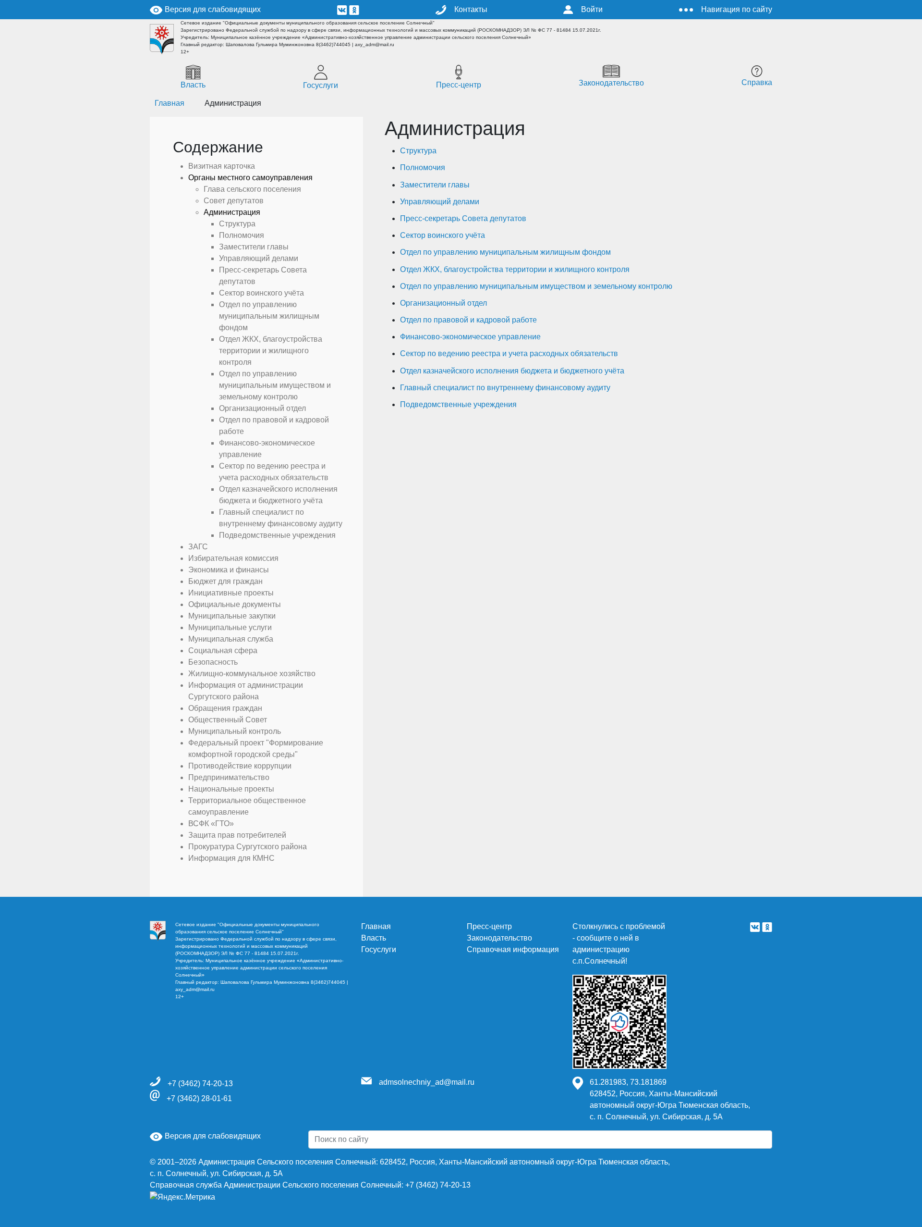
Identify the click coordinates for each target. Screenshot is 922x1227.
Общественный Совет (227, 720)
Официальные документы (234, 604)
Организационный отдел (443, 303)
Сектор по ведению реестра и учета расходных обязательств (509, 353)
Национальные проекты (231, 789)
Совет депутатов (234, 201)
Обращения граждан (225, 708)
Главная (376, 926)
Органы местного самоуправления (250, 178)
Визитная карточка (221, 166)
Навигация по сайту (736, 9)
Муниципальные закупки (232, 616)
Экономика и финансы (228, 570)
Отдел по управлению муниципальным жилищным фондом (505, 252)
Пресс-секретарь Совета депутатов (463, 218)
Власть (193, 85)
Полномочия (422, 167)
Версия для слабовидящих (212, 9)
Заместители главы (435, 185)
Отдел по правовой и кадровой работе (468, 320)
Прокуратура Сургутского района (247, 847)
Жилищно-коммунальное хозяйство (251, 673)
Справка (756, 82)
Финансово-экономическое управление (470, 337)
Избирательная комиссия (233, 558)
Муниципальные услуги (230, 627)
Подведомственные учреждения (458, 404)
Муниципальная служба (230, 639)
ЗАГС (198, 547)
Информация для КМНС (231, 858)
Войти (592, 9)
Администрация (232, 212)
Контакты (470, 9)
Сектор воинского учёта (442, 235)
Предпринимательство (228, 777)
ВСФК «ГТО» (211, 823)
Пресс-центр (458, 85)
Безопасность (213, 662)
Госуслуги (320, 85)
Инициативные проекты (231, 593)
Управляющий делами (439, 202)
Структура (418, 151)
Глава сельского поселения (252, 189)
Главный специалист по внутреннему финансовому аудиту (505, 388)
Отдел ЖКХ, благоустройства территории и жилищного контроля (515, 269)
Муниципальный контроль (234, 731)
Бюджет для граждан (225, 581)
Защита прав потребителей (237, 835)
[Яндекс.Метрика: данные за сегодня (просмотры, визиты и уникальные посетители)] (182, 1197)
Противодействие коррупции (239, 766)
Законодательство (611, 83)
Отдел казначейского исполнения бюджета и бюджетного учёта (512, 371)
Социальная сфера (222, 650)
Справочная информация (513, 949)
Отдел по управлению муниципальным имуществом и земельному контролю (536, 286)
